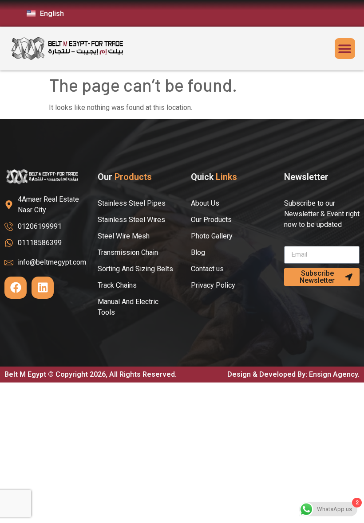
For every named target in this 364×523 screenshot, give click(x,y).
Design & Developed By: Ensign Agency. (293, 374)
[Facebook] (15, 288)
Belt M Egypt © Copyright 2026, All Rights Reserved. (90, 374)
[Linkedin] (43, 288)
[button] (345, 48)
